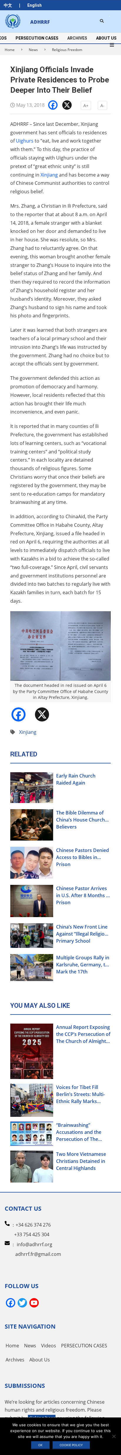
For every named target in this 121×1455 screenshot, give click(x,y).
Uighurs (24, 141)
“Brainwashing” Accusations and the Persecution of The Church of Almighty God (83, 1132)
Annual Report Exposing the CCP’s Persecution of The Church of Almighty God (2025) (83, 1034)
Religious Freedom (67, 49)
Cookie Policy (71, 1445)
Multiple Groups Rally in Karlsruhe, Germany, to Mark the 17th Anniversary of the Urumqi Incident (82, 964)
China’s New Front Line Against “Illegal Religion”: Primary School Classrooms (83, 934)
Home (10, 49)
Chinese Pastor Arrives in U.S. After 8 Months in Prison (83, 895)
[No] (114, 1436)
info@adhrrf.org (34, 1244)
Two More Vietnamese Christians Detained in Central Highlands (81, 1161)
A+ (85, 105)
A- (102, 105)
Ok (40, 1445)
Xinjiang (49, 175)
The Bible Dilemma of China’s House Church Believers (80, 819)
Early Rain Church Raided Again (75, 779)
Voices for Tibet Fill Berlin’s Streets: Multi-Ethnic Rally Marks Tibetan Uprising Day (80, 1094)
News (33, 49)
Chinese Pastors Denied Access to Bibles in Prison (82, 857)
